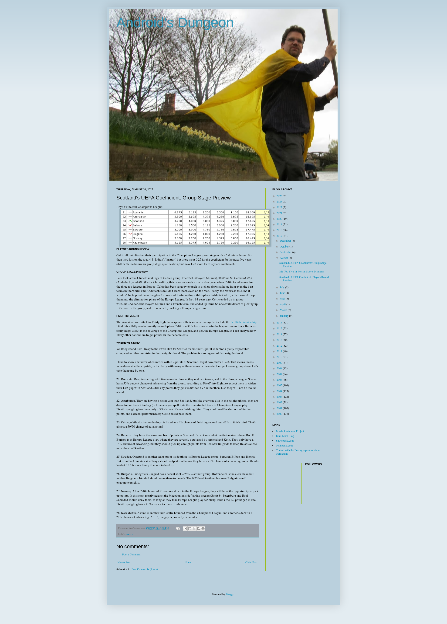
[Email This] (185, 528)
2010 (280, 357)
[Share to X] (194, 528)
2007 (280, 374)
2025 (280, 196)
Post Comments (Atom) (145, 569)
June (283, 293)
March (284, 310)
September (286, 252)
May (283, 298)
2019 (280, 224)
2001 (280, 408)
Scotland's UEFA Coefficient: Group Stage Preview (302, 264)
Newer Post (124, 562)
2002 (280, 402)
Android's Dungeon (175, 22)
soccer (129, 534)
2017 (280, 235)
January (284, 315)
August (284, 257)
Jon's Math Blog (285, 436)
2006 (280, 379)
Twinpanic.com (284, 445)
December (286, 240)
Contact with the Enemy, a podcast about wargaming (298, 451)
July (282, 287)
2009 (280, 362)
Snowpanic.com (285, 440)
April (283, 304)
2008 (280, 368)
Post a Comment (131, 554)
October (284, 246)
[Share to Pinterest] (203, 528)
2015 (280, 328)
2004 (280, 391)
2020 (280, 218)
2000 (280, 413)
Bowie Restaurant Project (290, 431)
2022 (280, 207)
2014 (280, 334)
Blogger (230, 594)
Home (188, 562)
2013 (280, 340)
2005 (280, 385)
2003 (280, 396)
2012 (280, 345)
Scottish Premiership (244, 322)
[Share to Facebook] (198, 528)
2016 (280, 322)
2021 (280, 213)
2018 (280, 230)
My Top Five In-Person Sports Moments (302, 271)
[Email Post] (178, 528)
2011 (280, 351)
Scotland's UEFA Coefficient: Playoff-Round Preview (304, 278)
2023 (280, 201)
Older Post (251, 562)
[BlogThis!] (189, 528)
